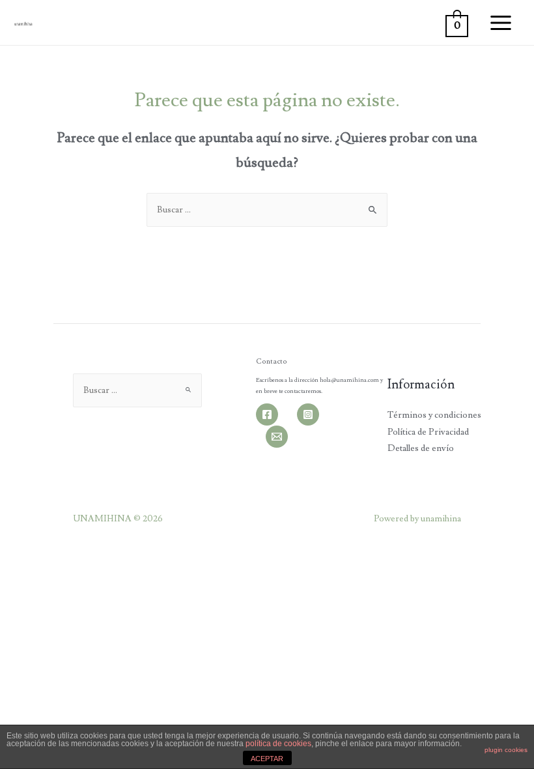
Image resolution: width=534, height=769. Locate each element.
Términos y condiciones (434, 415)
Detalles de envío (420, 448)
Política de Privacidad (428, 432)
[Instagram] (308, 414)
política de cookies (278, 743)
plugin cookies (506, 749)
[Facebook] (267, 414)
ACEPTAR (267, 758)
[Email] (277, 437)
